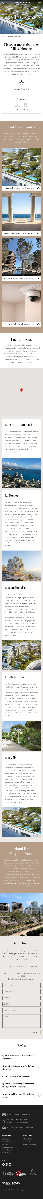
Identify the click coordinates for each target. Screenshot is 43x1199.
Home (4, 36)
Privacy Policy (27, 1139)
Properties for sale (8, 1142)
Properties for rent (8, 1144)
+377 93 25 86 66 (22, 1120)
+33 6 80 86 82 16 (22, 1122)
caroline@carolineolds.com (24, 979)
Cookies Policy (28, 1142)
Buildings (11, 36)
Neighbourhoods (8, 1147)
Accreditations (7, 1150)
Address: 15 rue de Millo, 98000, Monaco (21, 1127)
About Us (5, 1139)
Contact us (6, 1153)
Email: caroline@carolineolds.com (19, 1114)
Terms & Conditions (29, 1144)
